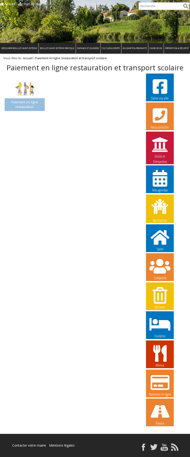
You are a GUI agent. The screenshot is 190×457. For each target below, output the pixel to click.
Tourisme (159, 336)
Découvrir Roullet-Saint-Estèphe (19, 48)
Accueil (9, 4)
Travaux (159, 423)
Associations (160, 220)
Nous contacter (160, 127)
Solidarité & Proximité (135, 48)
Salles (159, 249)
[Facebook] (143, 449)
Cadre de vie (155, 48)
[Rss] (174, 449)
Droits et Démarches (160, 156)
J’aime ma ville (160, 98)
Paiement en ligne (160, 394)
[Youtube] (164, 449)
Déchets (160, 307)
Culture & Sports (111, 48)
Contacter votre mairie (29, 445)
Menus (160, 365)
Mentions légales (62, 445)
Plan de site (31, 4)
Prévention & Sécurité (177, 48)
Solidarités (160, 278)
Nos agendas (160, 190)
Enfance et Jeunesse (88, 48)
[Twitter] (154, 449)
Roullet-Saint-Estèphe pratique (57, 48)
